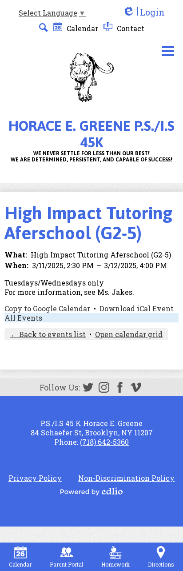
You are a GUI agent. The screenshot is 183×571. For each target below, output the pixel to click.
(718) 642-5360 (104, 441)
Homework (115, 564)
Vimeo (136, 387)
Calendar (81, 28)
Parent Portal (66, 564)
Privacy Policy (35, 478)
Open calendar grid (129, 334)
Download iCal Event (136, 308)
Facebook (120, 387)
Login (143, 12)
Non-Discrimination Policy (126, 478)
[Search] (43, 27)
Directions (161, 564)
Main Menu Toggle (168, 51)
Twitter (88, 387)
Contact (129, 28)
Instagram (104, 387)
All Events (23, 317)
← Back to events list (48, 334)
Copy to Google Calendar (47, 308)
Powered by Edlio (91, 491)
